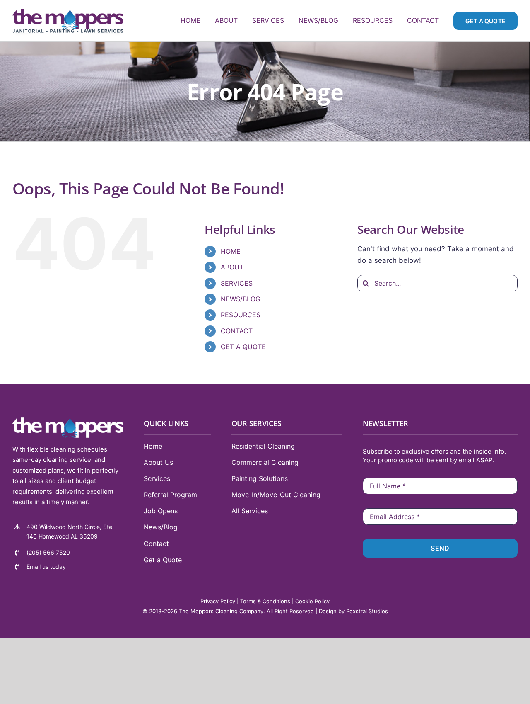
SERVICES (237, 283)
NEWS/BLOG (240, 299)
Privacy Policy (217, 601)
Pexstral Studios (367, 611)
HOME (231, 251)
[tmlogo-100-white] (67, 420)
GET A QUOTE (243, 346)
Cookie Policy (312, 601)
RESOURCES (240, 315)
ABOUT (232, 267)
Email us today (46, 566)
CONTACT (237, 331)
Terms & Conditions (265, 601)
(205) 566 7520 (48, 552)
